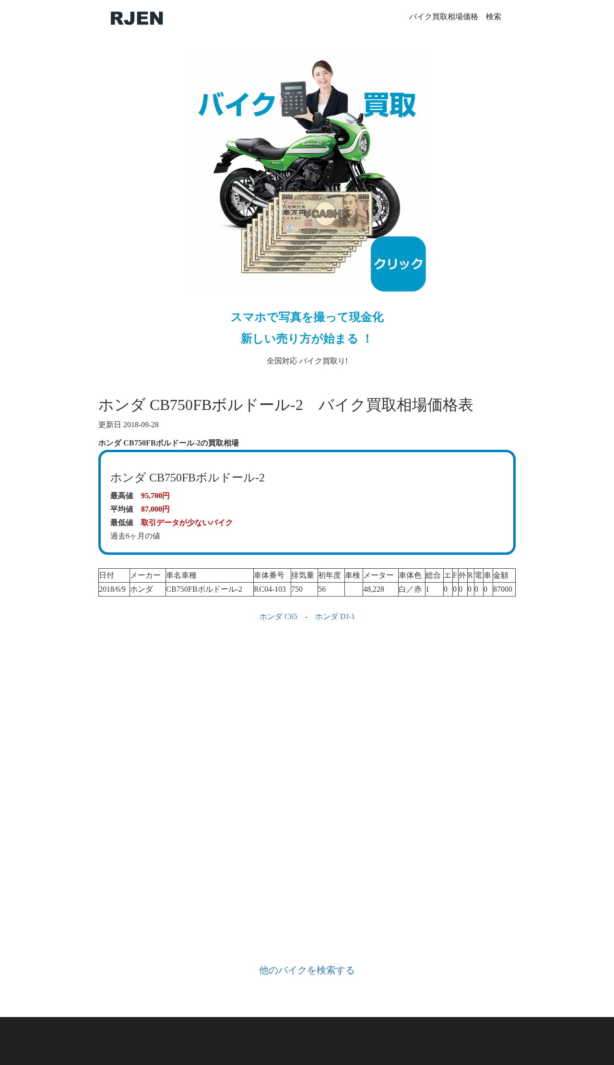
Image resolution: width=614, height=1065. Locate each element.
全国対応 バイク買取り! (307, 338)
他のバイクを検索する (307, 970)
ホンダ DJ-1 (335, 616)
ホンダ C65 (278, 616)
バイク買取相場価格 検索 (455, 16)
